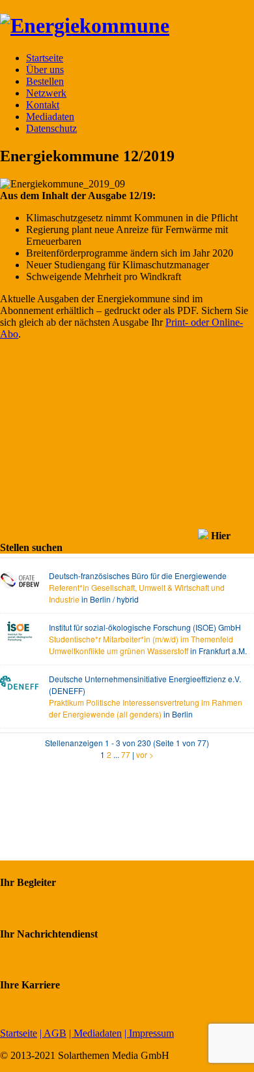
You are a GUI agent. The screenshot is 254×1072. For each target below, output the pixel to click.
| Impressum (149, 1033)
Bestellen (45, 81)
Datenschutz (51, 128)
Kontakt (42, 104)
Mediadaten (50, 116)
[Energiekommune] (84, 25)
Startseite (44, 57)
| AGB (53, 1033)
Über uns (45, 69)
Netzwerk (46, 93)
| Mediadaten (95, 1033)
